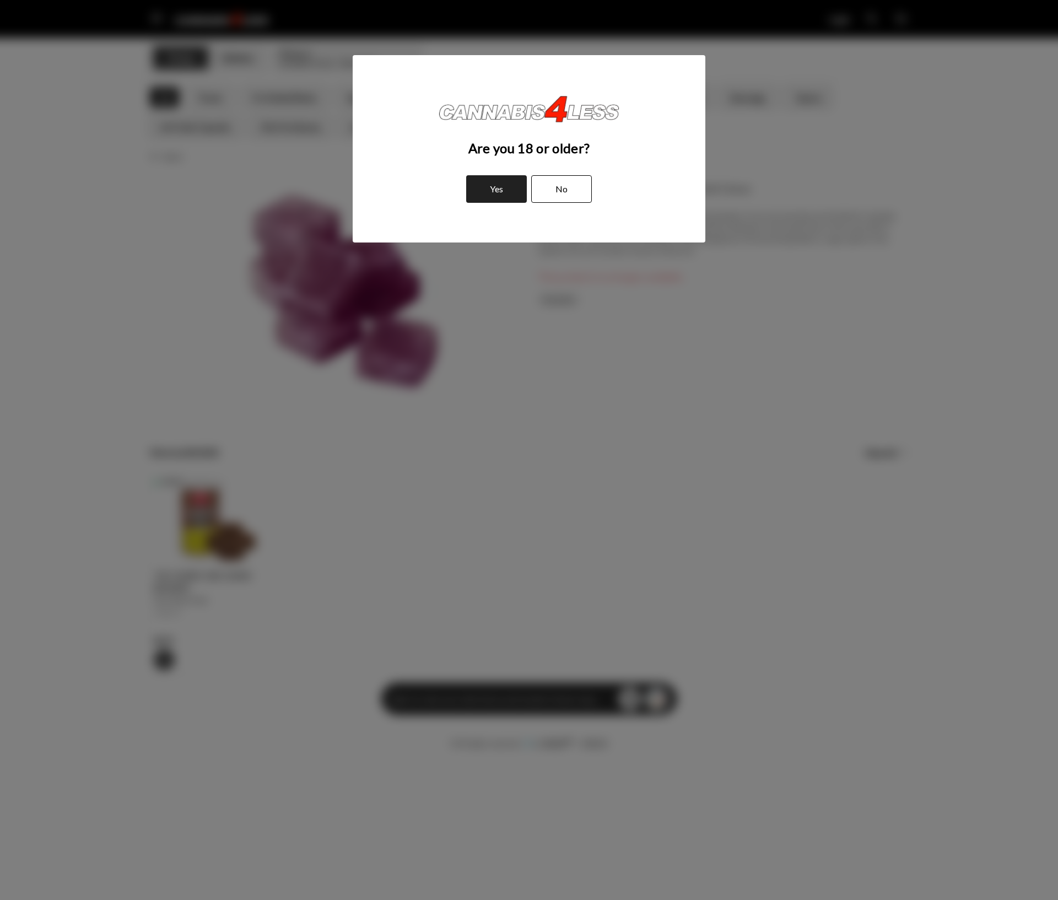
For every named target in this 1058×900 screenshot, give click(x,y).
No (561, 189)
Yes (496, 189)
